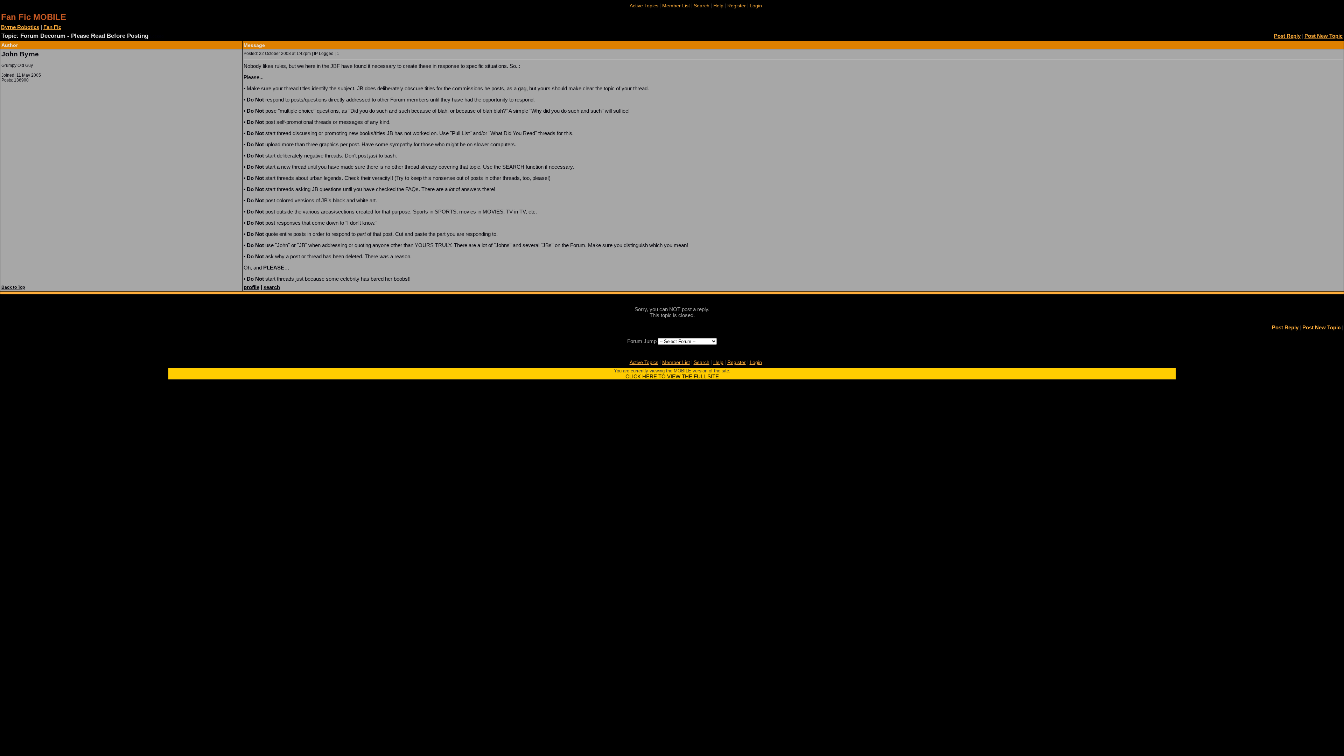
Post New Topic (1323, 36)
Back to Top (13, 287)
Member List (676, 5)
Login (756, 5)
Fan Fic (52, 27)
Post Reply (1287, 36)
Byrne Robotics (20, 27)
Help (718, 5)
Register (736, 5)
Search (701, 5)
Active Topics (644, 5)
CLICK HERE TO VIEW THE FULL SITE (672, 376)
